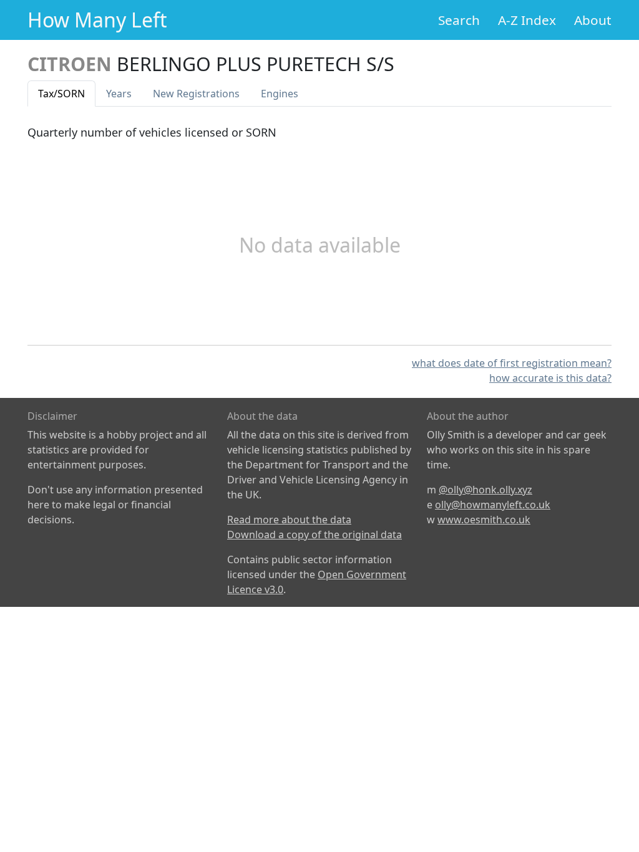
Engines (279, 93)
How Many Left (97, 19)
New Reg (196, 93)
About (593, 20)
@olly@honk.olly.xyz (485, 489)
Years (119, 93)
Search (459, 20)
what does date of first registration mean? (512, 363)
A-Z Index (527, 20)
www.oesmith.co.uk (483, 519)
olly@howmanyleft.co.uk (492, 504)
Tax (61, 93)
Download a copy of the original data (314, 534)
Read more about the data (289, 519)
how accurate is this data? (550, 378)
